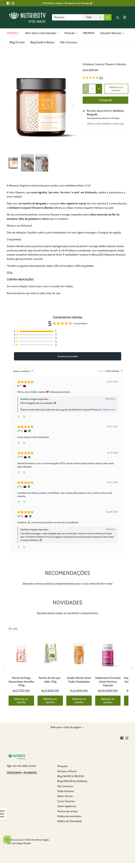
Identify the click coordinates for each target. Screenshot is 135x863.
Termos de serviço (67, 811)
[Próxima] (68, 105)
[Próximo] (131, 668)
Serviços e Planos (67, 771)
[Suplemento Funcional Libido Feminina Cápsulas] (108, 654)
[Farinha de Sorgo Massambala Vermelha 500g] (21, 654)
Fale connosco (65, 786)
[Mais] (99, 89)
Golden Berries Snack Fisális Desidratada (79, 679)
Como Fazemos (66, 801)
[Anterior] (15, 105)
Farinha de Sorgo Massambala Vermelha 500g (21, 681)
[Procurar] (107, 17)
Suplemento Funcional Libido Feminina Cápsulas (108, 681)
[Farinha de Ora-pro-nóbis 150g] (50, 654)
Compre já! (105, 100)
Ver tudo (13, 628)
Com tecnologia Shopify (19, 843)
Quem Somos (65, 796)
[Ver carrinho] (125, 17)
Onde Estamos (65, 791)
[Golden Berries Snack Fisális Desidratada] (79, 654)
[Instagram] (13, 3)
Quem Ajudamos (66, 806)
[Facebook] (8, 3)
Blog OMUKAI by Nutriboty (72, 781)
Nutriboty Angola (40, 839)
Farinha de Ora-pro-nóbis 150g (50, 679)
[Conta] (117, 17)
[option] (42, 106)
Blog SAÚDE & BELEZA (70, 776)
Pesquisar (62, 766)
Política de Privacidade (69, 821)
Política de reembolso (69, 816)
